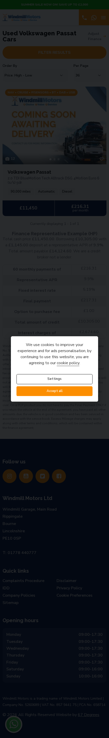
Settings (54, 379)
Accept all (55, 391)
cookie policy (68, 363)
